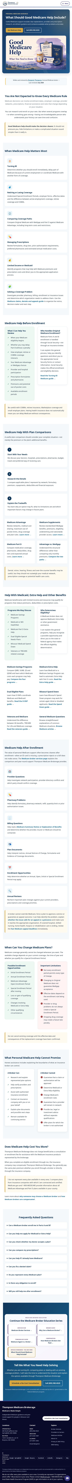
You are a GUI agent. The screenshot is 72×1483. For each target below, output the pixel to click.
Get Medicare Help (14, 30)
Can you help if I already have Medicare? (26, 1258)
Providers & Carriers (57, 1432)
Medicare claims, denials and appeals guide (25, 301)
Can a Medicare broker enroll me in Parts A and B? (30, 1225)
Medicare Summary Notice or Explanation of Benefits (39, 827)
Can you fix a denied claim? (20, 1266)
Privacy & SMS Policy (57, 1441)
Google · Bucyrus (30, 1458)
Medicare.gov (45, 1477)
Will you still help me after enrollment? (25, 1291)
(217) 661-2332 (34, 1441)
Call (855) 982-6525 (32, 30)
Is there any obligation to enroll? (22, 1283)
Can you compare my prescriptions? (24, 1250)
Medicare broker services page (34, 758)
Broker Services (56, 1429)
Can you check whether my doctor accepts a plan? (30, 1242)
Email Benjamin (35, 1444)
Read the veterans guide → (18, 729)
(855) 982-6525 (34, 1431)
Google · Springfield (15, 1458)
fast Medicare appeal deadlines (24, 929)
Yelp (67, 1458)
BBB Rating (54, 1445)
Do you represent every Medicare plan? (25, 1275)
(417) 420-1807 (34, 1436)
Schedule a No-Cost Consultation (25, 1383)
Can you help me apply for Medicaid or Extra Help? (30, 1233)
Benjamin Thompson (35, 80)
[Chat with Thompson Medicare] (67, 1478)
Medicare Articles (56, 1435)
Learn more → (25, 535)
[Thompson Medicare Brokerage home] (10, 3)
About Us (54, 1438)
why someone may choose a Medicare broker (38, 1196)
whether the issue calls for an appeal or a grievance (29, 920)
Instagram (59, 1458)
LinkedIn (50, 1458)
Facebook (41, 1458)
